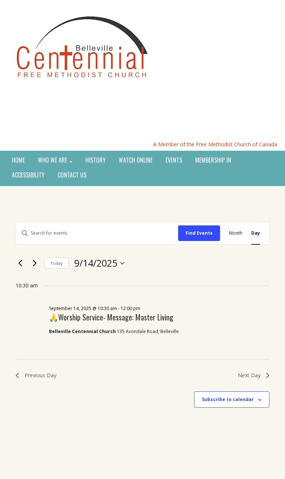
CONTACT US (72, 175)
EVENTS (174, 160)
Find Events (199, 233)
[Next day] (34, 263)
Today (56, 263)
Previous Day (40, 375)
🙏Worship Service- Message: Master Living (111, 317)
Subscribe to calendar (228, 399)
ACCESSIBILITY (28, 175)
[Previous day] (20, 263)
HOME (18, 160)
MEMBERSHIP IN (213, 160)
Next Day (249, 375)
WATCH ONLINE (136, 160)
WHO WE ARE (53, 160)
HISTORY (95, 160)
